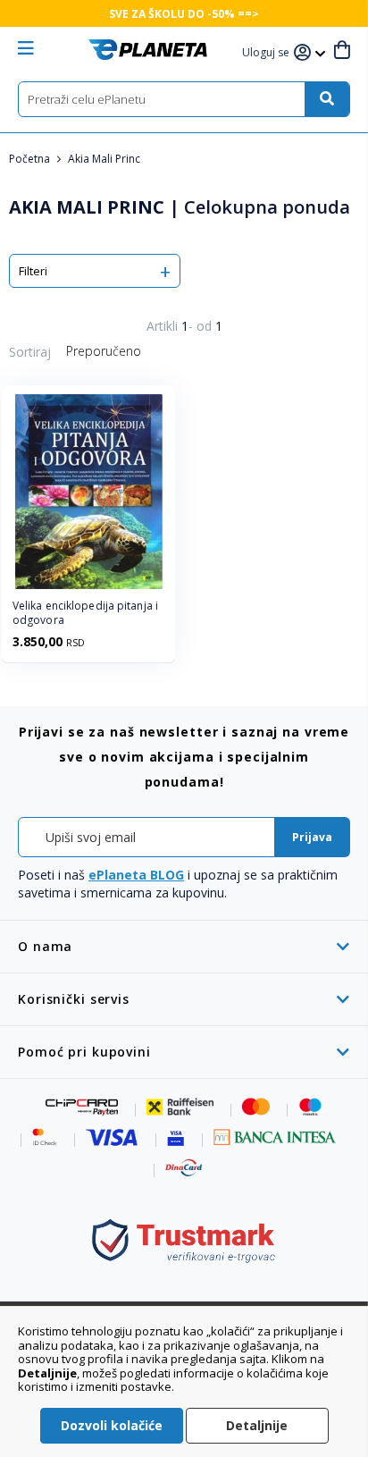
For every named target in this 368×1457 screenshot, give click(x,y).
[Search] (327, 99)
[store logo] (147, 49)
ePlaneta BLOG (136, 874)
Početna (31, 158)
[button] (268, 53)
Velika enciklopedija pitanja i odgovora (85, 613)
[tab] (184, 946)
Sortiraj (30, 351)
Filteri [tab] (33, 271)
